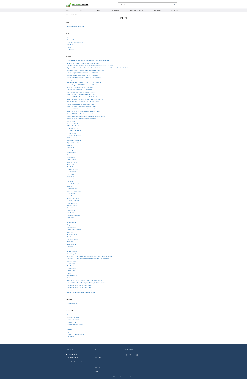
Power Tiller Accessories (76, 334)
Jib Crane (70, 186)
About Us (70, 44)
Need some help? (101, 350)
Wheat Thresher (72, 251)
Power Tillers (72, 322)
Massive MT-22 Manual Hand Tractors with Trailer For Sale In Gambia (88, 258)
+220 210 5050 (72, 354)
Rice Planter (70, 217)
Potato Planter (71, 208)
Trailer (69, 278)
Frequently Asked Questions (76, 42)
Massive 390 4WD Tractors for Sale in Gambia (81, 92)
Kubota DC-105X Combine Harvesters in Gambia (82, 114)
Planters (69, 329)
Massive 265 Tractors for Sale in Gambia (79, 89)
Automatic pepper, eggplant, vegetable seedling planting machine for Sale (90, 65)
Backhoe (70, 145)
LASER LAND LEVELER (74, 191)
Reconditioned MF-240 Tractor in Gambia (79, 287)
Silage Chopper (72, 234)
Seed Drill (70, 232)
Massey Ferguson (74, 317)
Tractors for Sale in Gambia (75, 26)
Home (67, 14)
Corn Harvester (71, 261)
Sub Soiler (70, 237)
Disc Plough (70, 266)
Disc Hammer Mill (72, 162)
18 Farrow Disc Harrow (73, 135)
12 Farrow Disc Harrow (73, 128)
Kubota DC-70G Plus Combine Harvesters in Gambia (83, 102)
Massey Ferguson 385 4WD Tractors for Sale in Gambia (84, 85)
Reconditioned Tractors (76, 324)
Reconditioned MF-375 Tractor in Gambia (79, 290)
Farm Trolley (70, 167)
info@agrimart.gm (73, 358)
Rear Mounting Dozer (73, 215)
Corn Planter (71, 263)
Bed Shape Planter (73, 150)
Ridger (69, 225)
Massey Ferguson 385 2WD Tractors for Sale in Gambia (84, 82)
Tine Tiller (70, 242)
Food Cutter (70, 174)
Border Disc (70, 155)
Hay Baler (70, 181)
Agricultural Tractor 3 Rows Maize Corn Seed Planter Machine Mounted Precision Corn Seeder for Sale (98, 68)
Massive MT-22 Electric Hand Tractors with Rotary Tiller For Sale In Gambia (89, 256)
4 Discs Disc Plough (73, 126)
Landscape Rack (72, 188)
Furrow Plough (71, 268)
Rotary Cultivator (72, 275)
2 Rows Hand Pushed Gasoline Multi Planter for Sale (83, 63)
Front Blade (70, 176)
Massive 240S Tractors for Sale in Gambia (80, 87)
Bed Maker (70, 147)
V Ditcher (70, 246)
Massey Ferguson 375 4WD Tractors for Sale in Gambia (84, 80)
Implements (70, 332)
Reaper (69, 273)
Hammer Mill (70, 179)
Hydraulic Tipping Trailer (74, 184)
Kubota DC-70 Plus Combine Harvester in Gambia (82, 97)
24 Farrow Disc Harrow (74, 138)
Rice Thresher (71, 222)
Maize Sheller (71, 196)
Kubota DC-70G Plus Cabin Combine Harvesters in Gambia (85, 99)
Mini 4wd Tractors (74, 320)
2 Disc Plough (71, 121)
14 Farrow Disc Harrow (74, 131)
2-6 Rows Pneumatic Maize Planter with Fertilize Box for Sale (85, 70)
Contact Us (70, 49)
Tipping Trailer (71, 244)
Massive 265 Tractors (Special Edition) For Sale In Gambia (84, 280)
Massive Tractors (74, 327)
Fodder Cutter (71, 172)
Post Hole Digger (72, 203)
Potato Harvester (72, 205)
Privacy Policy (71, 40)
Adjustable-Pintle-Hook (74, 140)
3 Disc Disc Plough (72, 123)
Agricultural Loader (72, 143)
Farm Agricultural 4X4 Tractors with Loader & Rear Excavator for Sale (88, 61)
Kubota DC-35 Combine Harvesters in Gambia (81, 94)
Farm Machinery (72, 303)
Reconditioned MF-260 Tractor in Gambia (79, 285)
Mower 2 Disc (71, 271)
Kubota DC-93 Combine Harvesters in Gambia (81, 104)
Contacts (69, 350)
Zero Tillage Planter (73, 254)
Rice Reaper (71, 220)
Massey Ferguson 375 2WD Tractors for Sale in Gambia (84, 77)
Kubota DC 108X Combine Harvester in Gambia (81, 118)
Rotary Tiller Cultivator (74, 229)
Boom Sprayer (71, 152)
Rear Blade (70, 213)
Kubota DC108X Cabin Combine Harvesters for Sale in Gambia (86, 116)
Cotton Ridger (71, 159)
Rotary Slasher (71, 227)
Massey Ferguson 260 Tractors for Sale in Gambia (82, 75)
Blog (68, 37)
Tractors (69, 315)
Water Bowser (71, 249)
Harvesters (70, 336)
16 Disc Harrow (71, 133)
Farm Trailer (70, 164)
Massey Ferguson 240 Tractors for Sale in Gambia (82, 73)
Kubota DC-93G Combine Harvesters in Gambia (81, 106)
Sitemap (97, 368)
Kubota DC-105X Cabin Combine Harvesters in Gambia (84, 111)
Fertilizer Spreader (72, 169)
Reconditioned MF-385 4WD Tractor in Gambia (81, 292)
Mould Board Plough (73, 198)
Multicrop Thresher (73, 201)
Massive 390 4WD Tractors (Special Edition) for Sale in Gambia (86, 283)
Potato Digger (71, 210)
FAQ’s (97, 364)
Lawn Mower (71, 193)
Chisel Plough (71, 157)
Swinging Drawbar (72, 239)
